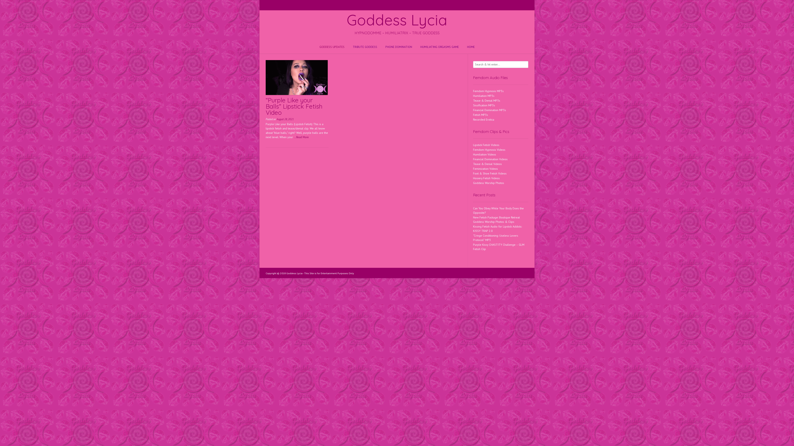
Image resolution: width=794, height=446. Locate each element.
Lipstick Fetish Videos (486, 145)
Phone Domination (398, 47)
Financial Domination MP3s (489, 110)
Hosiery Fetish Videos (486, 178)
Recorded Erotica (483, 119)
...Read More (301, 137)
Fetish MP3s (480, 115)
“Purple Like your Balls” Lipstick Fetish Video (294, 106)
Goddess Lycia (397, 19)
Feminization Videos (485, 169)
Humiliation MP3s (483, 96)
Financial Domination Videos (490, 159)
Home (471, 47)
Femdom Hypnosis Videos (489, 150)
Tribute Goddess (365, 47)
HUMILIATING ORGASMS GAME (439, 47)
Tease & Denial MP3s (486, 100)
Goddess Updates (331, 47)
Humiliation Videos (484, 154)
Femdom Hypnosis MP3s (488, 91)
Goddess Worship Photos (488, 183)
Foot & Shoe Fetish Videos (490, 173)
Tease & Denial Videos (487, 164)
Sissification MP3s (484, 105)
